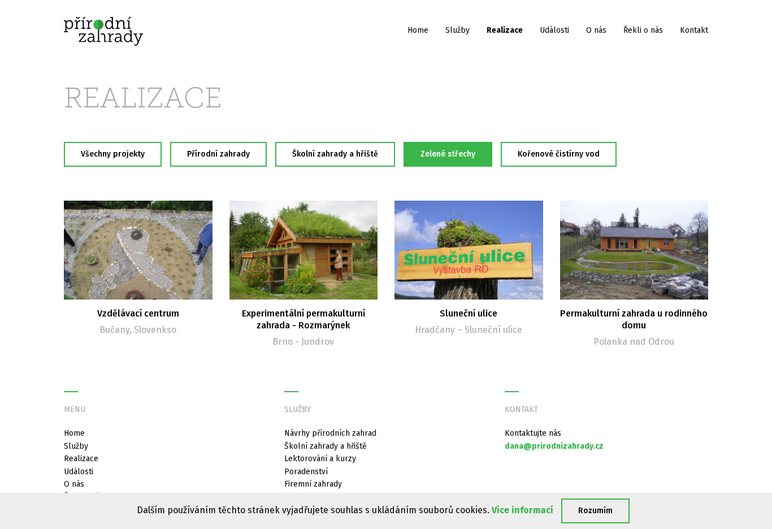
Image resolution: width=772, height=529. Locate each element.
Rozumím (595, 510)
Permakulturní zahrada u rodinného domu (634, 319)
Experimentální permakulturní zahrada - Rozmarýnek (303, 319)
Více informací (522, 510)
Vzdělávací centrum (138, 313)
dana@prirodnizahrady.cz (554, 446)
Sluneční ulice (468, 313)
